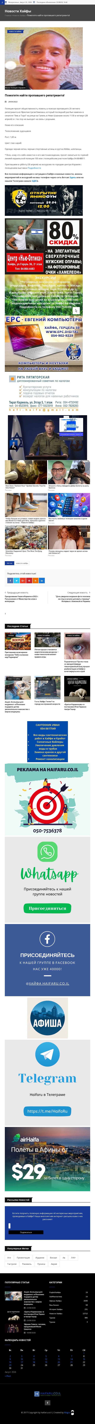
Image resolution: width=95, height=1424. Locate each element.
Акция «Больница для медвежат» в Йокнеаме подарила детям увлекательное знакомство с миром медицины (17, 707)
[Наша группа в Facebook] (47, 1402)
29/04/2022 (12, 101)
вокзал (53, 1257)
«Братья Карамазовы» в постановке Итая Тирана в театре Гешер (75, 706)
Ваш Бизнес (68, 1305)
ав (64, 1257)
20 (59, 1362)
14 (71, 1359)
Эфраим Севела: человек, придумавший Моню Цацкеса (35, 1326)
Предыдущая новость (17, 592)
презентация (23, 1257)
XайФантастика (68, 1297)
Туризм (68, 1318)
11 (34, 1359)
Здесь (73, 177)
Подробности (34, 168)
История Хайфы (68, 1309)
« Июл (8, 1376)
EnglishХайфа (68, 1292)
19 (46, 1362)
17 (22, 1362)
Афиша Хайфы (68, 1301)
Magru (67, 1412)
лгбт (73, 1257)
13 (59, 1359)
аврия (54, 1264)
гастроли (11, 1264)
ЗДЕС (34, 181)
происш (41, 1264)
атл (9, 1257)
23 (10, 1365)
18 (34, 1362)
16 (10, 1362)
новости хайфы (22, 563)
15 (84, 1359)
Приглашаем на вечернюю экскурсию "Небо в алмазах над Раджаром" (16, 654)
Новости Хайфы (19, 15)
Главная (8, 15)
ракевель (27, 1264)
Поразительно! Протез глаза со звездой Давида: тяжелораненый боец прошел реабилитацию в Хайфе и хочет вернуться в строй (77, 666)
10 (22, 1359)
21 (71, 1362)
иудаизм (40, 1257)
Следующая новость (78, 592)
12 (46, 1359)
